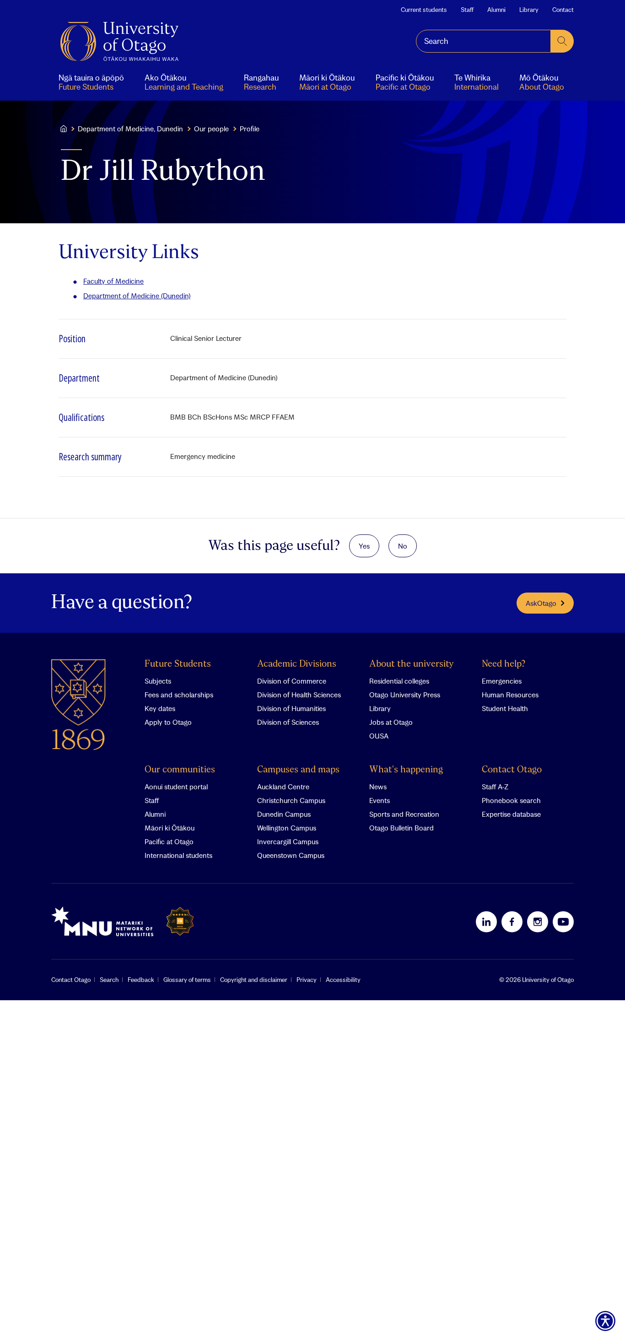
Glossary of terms (187, 979)
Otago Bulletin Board (401, 827)
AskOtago (541, 603)
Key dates (160, 708)
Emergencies (502, 681)
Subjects (158, 681)
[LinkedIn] (486, 921)
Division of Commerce (291, 681)
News (378, 786)
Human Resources (510, 694)
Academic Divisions (296, 664)
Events (379, 800)
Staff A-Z (495, 786)
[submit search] (562, 41)
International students (178, 855)
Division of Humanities (291, 708)
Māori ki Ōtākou (169, 827)
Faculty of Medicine (113, 281)
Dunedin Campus (284, 814)
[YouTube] (563, 921)
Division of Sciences (288, 722)
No (402, 546)
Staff (467, 9)
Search (109, 979)
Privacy (306, 979)
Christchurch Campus (291, 800)
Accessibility (343, 979)
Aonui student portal (176, 786)
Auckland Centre (283, 786)
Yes (364, 546)
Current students (424, 9)
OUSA (378, 735)
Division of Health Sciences (299, 694)
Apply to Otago (168, 722)
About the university (411, 664)
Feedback (141, 979)
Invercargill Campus (287, 841)
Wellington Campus (286, 827)
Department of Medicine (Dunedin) (136, 295)
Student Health (505, 708)
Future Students (178, 664)
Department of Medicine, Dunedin (130, 128)
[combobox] (483, 41)
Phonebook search (511, 800)
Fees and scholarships (179, 694)
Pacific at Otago (169, 841)
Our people (211, 128)
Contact (563, 9)
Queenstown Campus (290, 855)
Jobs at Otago (391, 722)
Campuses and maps (298, 770)
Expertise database (511, 814)
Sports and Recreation (404, 814)
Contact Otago (512, 770)
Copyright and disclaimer (253, 979)
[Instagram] (537, 921)
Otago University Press (404, 694)
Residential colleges (399, 681)
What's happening (406, 770)
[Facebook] (512, 921)
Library (529, 9)
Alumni (496, 9)
